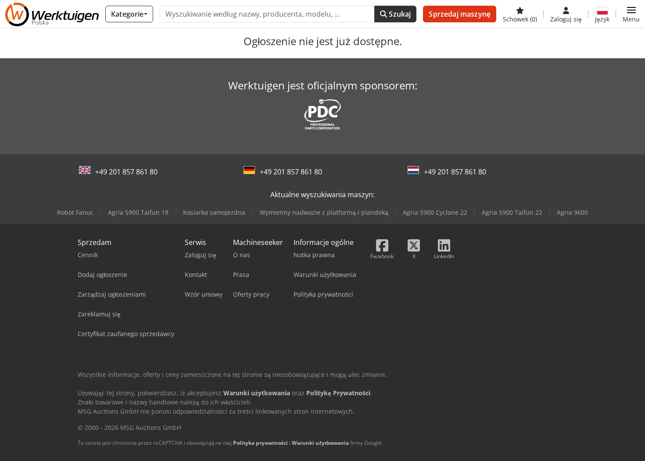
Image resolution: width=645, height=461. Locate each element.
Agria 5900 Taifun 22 (512, 212)
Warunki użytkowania (320, 443)
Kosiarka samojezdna (214, 212)
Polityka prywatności (260, 443)
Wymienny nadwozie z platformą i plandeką (324, 212)
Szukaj (399, 14)
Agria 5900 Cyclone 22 (435, 212)
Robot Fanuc (75, 212)
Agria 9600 (572, 212)
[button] (631, 14)
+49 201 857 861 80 (126, 172)
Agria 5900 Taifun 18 (138, 212)
